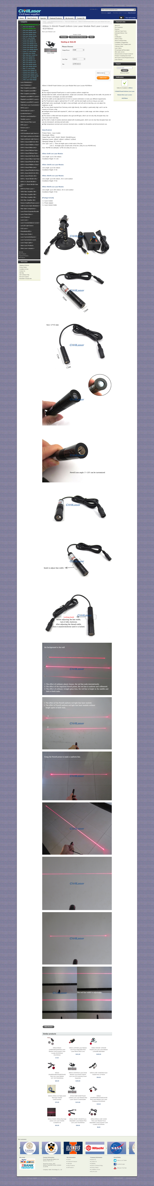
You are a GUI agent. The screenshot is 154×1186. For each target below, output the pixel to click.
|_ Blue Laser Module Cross (28, 60)
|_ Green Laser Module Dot (28, 40)
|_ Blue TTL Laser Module (28, 68)
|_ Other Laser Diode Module (28, 79)
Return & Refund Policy (121, 40)
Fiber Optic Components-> (28, 208)
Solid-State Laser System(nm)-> (30, 105)
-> (30, 24)
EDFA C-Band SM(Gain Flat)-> (29, 150)
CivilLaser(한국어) (131, 5)
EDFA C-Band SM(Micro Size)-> (30, 144)
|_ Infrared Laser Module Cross (29, 74)
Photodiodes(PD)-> (26, 231)
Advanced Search (124, 72)
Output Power (66, 50)
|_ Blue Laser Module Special (28, 66)
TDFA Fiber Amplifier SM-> (28, 197)
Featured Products (56, 18)
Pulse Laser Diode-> (27, 234)
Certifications (118, 36)
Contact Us (22, 271)
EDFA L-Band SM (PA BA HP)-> (30, 173)
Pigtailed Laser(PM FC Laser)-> (30, 102)
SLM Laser (24, 130)
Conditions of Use (23, 269)
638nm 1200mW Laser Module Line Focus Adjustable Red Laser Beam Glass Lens (78, 1049)
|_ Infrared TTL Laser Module (29, 77)
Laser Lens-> (24, 220)
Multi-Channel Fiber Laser (28, 122)
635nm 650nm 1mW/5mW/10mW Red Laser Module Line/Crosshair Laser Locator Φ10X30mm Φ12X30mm (57, 1051)
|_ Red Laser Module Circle (28, 34)
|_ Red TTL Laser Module (28, 38)
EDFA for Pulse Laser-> (27, 189)
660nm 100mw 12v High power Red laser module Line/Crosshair (57, 1097)
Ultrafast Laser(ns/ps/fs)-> (28, 116)
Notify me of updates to (124, 93)
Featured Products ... (24, 255)
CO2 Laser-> (24, 228)
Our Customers (119, 27)
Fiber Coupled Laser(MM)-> (29, 88)
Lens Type (64, 59)
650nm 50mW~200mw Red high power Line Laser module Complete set (57, 1120)
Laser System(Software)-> (28, 237)
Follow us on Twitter (121, 1160)
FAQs (116, 35)
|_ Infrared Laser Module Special (29, 76)
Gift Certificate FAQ (24, 274)
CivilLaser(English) (108, 5)
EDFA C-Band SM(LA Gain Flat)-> (30, 159)
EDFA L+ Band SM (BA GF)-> (29, 179)
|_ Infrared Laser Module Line (29, 72)
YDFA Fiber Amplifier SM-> (28, 191)
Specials (43, 18)
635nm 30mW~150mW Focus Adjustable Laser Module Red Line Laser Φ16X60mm (77, 1120)
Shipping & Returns (24, 265)
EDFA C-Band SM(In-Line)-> (29, 147)
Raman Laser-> (25, 127)
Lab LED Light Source (27, 225)
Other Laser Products (27, 245)
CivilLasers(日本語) (119, 5)
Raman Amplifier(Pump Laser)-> (30, 203)
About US (117, 25)
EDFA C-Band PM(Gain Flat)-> (29, 153)
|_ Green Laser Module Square (29, 45)
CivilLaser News (119, 46)
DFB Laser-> (24, 125)
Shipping (93, 1163)
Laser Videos (118, 48)
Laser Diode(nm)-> (26, 85)
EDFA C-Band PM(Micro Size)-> (30, 164)
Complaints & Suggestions (121, 42)
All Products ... (22, 257)
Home (22, 18)
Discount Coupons (24, 276)
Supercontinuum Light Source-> (30, 139)
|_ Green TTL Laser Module (28, 51)
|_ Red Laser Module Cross (28, 30)
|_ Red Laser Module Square (28, 32)
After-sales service (119, 52)
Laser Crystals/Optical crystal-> (30, 223)
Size (63, 64)
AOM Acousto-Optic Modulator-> (30, 206)
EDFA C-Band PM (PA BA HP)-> (30, 162)
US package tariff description (122, 50)
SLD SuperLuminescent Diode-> (30, 136)
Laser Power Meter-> (27, 214)
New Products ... (23, 254)
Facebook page (120, 1164)
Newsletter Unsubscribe (25, 278)
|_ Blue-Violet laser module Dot (29, 55)
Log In (109, 13)
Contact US (80, 18)
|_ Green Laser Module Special (29, 49)
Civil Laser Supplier (32, 1178)
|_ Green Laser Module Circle (29, 47)
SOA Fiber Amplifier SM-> (28, 200)
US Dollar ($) (93, 9)
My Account (69, 18)
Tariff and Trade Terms (120, 31)
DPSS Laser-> (25, 108)
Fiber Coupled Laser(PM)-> (28, 93)
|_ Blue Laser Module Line (28, 58)
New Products (31, 18)
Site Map (21, 273)
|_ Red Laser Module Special (28, 36)
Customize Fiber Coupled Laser (123, 44)
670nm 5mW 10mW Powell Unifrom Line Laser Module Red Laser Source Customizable (78, 1097)
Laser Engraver (25, 217)
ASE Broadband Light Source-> (30, 133)
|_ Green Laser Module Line (28, 41)
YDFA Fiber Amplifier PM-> (28, 194)
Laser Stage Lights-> (27, 242)
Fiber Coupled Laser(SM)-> (28, 91)
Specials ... (21, 252)
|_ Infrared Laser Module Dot (28, 70)
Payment (117, 29)
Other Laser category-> (27, 248)
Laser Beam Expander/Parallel (30, 211)
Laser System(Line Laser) (28, 240)
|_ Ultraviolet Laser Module (28, 53)
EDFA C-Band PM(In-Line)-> (29, 167)
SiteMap (54, 1178)
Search (118, 64)
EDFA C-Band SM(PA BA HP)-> (30, 142)
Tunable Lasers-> (26, 119)
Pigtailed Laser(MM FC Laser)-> (30, 96)
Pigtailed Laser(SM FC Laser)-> (30, 99)
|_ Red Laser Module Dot (27, 26)
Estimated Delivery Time (121, 33)
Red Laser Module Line (71, 21)
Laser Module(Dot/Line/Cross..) (56, 21)
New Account (132, 13)
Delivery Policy (118, 38)
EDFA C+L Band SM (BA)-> (28, 181)
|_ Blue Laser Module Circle (28, 62)
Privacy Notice (23, 267)
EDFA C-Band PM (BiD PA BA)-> (30, 170)
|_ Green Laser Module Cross (29, 43)
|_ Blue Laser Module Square (28, 64)
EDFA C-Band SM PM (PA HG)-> (30, 156)
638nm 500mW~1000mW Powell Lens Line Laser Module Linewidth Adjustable (99, 1049)
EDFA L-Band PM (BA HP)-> (29, 176)
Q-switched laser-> (26, 113)
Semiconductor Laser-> (28, 110)
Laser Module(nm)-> (26, 82)
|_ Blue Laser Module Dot (28, 57)
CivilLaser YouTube (121, 1168)
